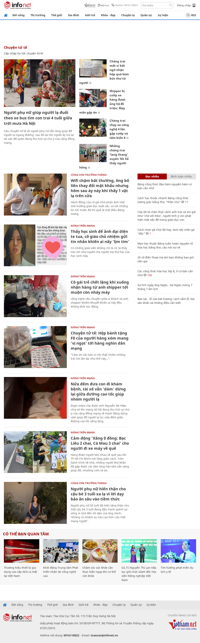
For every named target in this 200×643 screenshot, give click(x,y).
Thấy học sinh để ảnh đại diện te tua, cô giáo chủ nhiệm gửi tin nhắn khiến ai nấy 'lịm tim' (100, 236)
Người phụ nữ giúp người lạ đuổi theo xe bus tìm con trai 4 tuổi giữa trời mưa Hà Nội (38, 118)
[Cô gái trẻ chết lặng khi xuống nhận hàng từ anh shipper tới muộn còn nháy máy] (35, 296)
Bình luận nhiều (181, 176)
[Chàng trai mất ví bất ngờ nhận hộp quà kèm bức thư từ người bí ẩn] (93, 68)
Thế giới (56, 15)
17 (186, 202)
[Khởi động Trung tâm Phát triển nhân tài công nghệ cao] (61, 551)
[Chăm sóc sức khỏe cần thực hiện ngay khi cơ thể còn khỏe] (100, 551)
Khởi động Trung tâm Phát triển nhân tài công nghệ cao (60, 572)
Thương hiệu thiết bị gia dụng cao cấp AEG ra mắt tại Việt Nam (20, 572)
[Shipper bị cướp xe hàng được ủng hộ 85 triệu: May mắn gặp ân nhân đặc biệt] (93, 98)
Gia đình (73, 15)
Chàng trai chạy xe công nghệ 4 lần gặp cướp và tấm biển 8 (119, 129)
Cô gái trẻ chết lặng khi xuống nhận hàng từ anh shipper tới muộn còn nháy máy (100, 287)
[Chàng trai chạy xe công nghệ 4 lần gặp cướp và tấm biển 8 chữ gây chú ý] (93, 128)
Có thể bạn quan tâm (26, 534)
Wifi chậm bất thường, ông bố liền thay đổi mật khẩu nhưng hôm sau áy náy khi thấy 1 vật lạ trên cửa (100, 188)
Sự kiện (163, 15)
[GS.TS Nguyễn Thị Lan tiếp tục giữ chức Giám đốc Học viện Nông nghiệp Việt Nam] (139, 551)
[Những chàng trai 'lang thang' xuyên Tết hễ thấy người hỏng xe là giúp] (93, 153)
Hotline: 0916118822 (126, 5)
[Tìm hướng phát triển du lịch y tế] (178, 551)
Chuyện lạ (128, 15)
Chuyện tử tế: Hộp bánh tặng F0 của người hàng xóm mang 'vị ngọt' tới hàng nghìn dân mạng (100, 340)
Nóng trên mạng (83, 225)
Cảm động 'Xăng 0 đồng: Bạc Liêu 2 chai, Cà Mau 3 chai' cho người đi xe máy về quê (100, 443)
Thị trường (37, 15)
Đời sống (18, 15)
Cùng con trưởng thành (89, 174)
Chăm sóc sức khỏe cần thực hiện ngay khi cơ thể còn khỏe (99, 572)
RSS (193, 15)
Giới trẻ (90, 15)
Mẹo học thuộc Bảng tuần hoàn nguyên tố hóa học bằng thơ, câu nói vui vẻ (165, 245)
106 (149, 275)
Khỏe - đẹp (108, 15)
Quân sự (146, 15)
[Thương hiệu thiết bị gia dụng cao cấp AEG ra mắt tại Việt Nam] (21, 551)
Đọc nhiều (152, 176)
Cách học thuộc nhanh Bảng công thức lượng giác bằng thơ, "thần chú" (163, 200)
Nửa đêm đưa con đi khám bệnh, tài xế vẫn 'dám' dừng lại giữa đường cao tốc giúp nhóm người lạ (98, 391)
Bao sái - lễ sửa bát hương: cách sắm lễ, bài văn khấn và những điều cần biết (166, 301)
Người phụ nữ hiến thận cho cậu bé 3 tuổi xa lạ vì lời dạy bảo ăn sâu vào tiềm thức (98, 494)
